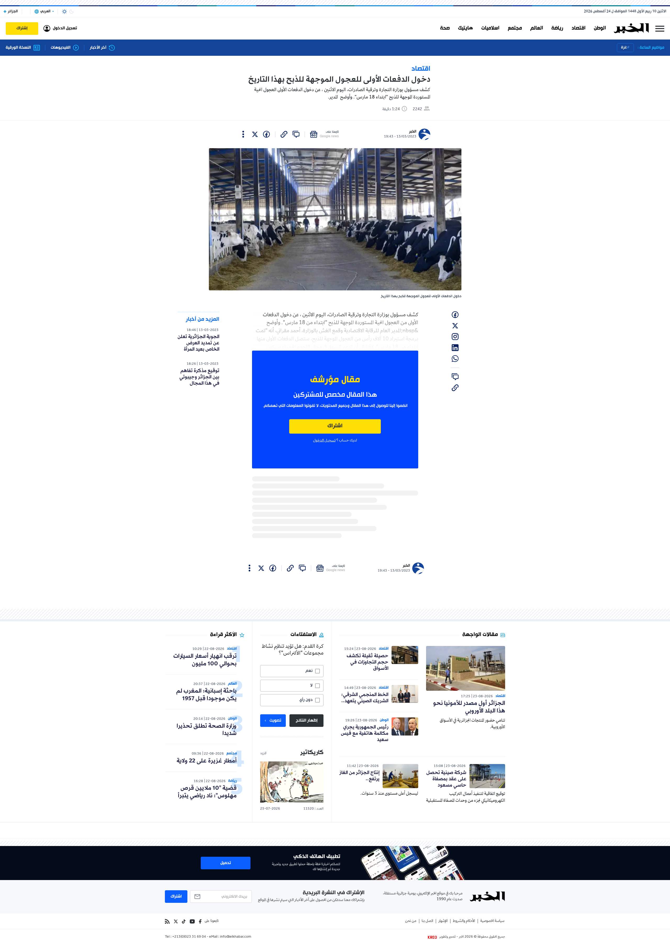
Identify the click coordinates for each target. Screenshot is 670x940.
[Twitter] (176, 921)
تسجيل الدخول (324, 441)
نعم (308, 670)
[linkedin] (455, 347)
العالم (536, 28)
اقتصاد (578, 28)
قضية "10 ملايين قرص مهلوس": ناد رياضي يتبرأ (207, 792)
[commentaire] (296, 134)
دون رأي (305, 700)
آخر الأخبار (98, 48)
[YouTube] (192, 921)
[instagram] (455, 336)
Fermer (660, 28)
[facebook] (266, 134)
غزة (624, 47)
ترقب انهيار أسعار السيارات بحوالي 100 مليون (205, 660)
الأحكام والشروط (464, 921)
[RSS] (167, 921)
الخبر (412, 131)
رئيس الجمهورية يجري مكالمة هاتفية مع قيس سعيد (364, 733)
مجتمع (515, 28)
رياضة (557, 28)
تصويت (275, 720)
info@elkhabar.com (235, 937)
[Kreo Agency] (433, 937)
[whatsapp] (455, 358)
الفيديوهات (60, 48)
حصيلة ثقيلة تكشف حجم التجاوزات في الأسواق (367, 662)
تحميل (225, 863)
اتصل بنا (427, 921)
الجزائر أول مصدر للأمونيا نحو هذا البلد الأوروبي (469, 707)
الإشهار (443, 921)
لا (311, 685)
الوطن (600, 28)
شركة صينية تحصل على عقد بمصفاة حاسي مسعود (446, 779)
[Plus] (243, 134)
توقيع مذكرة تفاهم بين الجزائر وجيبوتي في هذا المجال (199, 377)
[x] (255, 134)
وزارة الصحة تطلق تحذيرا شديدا (207, 730)
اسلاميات (490, 28)
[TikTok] (184, 921)
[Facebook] (200, 921)
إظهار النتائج (306, 720)
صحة (445, 28)
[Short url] (284, 134)
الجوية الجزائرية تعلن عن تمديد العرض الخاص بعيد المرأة (198, 343)
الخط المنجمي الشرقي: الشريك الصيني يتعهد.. (364, 697)
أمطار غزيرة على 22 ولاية (207, 761)
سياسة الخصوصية (492, 921)
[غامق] (71, 11)
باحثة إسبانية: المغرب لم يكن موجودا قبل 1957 (206, 695)
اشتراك (335, 426)
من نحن (410, 921)
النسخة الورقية (18, 48)
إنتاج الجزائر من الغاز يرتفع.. (359, 775)
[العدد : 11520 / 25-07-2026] (291, 782)
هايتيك (465, 28)
